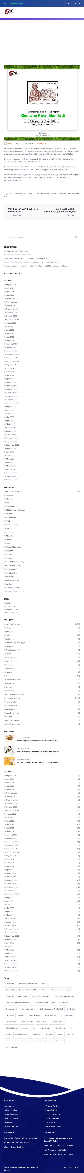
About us (10, 1106)
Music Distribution (54, 1126)
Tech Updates (11, 569)
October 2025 (11, 316)
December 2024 (12, 351)
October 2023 (11, 400)
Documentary (67, 1015)
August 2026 (11, 285)
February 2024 (11, 386)
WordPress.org (12, 612)
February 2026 (11, 302)
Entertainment (62, 194)
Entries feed (10, 606)
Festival (9, 521)
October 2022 (11, 441)
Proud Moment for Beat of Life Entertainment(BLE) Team (28, 258)
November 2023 (12, 396)
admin (10, 143)
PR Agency (49, 1034)
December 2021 (12, 476)
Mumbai (9, 540)
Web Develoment (12, 580)
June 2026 (10, 288)
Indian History (60, 1028)
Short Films (71, 1034)
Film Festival (41, 1022)
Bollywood (10, 506)
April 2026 (10, 295)
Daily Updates (12, 1110)
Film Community (27, 1022)
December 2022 (12, 434)
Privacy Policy (12, 1118)
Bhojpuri (9, 495)
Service (60, 1034)
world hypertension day (15, 591)
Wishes (9, 584)
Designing (71, 1009)
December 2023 (12, 393)
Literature (10, 532)
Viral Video (10, 577)
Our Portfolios (12, 1114)
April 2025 (10, 337)
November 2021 (12, 480)
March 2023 (11, 424)
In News (9, 1122)
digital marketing (51, 1015)
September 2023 (12, 403)
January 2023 (11, 431)
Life (5, 196)
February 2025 (11, 344)
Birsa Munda (51, 194)
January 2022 (11, 473)
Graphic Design (12, 525)
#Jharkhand (17, 194)
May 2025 (10, 333)
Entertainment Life (13, 517)
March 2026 (11, 299)
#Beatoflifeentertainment (28, 983)
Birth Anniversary (41, 1003)
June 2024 (10, 372)
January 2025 (11, 347)
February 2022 (11, 469)
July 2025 (10, 326)
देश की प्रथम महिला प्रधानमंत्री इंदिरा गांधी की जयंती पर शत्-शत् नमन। (38, 751)
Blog (8, 503)
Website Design (52, 1118)
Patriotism (36, 1034)
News (8, 543)
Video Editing (51, 1110)
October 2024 (11, 358)
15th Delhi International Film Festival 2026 (21, 990)
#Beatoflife (10, 983)
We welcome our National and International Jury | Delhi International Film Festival (37, 266)
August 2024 (11, 365)
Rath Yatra (10, 558)
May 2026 (10, 292)
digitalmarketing (34, 1015)
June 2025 (10, 330)
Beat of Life (22, 996)
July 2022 (10, 452)
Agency (44, 990)
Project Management (14, 547)
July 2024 (10, 368)
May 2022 (10, 459)
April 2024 (10, 379)
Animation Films (58, 990)
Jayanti (9, 528)
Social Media (19, 1041)
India (33, 1028)
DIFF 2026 (10, 1015)
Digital (20, 1015)
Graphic (24, 1028)
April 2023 (10, 420)
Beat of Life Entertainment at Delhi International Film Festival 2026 (32, 262)
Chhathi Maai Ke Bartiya (15, 510)
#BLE (11, 194)
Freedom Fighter (73, 194)
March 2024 (11, 382)
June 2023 (10, 414)
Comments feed (12, 609)
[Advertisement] (42, 49)
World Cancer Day (13, 588)
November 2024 (12, 354)
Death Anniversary (28, 1009)
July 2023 (10, 410)
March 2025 (11, 340)
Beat (24, 194)
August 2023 (11, 407)
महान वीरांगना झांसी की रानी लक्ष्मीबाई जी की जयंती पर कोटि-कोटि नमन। (38, 741)
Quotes (9, 554)
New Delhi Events (21, 1034)
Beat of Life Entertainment (36, 194)
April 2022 (10, 462)
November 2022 (12, 438)
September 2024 (12, 361)
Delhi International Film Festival (51, 1009)
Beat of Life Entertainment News (18, 1003)
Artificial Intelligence (14, 491)
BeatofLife (10, 996)
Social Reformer (57, 1041)
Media (8, 1034)
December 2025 (12, 309)
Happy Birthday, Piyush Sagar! (17, 251)
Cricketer (9, 514)
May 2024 (10, 375)
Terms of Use (63, 1168)
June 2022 (10, 455)
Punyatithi (10, 551)
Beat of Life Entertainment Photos (19, 255)
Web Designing (11, 1047)
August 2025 (11, 323)
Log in (8, 603)
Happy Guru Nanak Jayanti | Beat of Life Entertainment (38, 762)
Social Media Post (42, 143)
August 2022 (11, 448)
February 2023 (11, 427)
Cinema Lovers (11, 1009)
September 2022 (12, 445)
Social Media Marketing (15, 562)
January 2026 (11, 305)
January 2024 (11, 389)
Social (8, 1041)
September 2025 (12, 319)
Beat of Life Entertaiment (41, 996)
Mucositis (10, 536)
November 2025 (12, 312)
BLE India (9, 499)
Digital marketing (53, 1114)
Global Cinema (11, 1028)
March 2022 (11, 466)
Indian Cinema (45, 1028)
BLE (53, 1003)
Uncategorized (11, 573)
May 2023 (10, 417)
